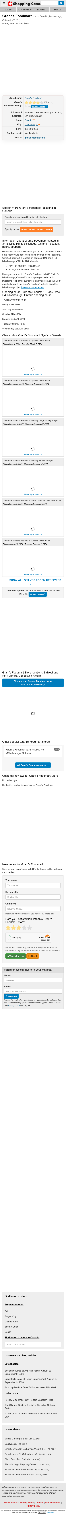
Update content (52, 1502)
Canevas (16, 1443)
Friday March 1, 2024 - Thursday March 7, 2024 (22, 344)
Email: (7, 986)
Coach (8, 1331)
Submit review (17, 956)
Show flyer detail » (33, 374)
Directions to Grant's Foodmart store (33, 683)
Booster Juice (11, 1326)
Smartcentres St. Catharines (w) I (28, 1454)
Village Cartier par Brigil (23, 1438)
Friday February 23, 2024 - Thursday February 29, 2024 (26, 384)
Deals (57, 9)
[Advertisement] (33, 59)
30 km (32, 229)
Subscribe (12, 996)
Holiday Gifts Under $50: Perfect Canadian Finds (29, 1399)
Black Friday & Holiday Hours (19, 1502)
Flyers (41, 9)
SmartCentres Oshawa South (26, 1474)
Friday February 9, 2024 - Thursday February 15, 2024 (25, 464)
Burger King (10, 1316)
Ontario (29, 120)
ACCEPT (42, 1512)
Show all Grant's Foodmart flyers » (35, 582)
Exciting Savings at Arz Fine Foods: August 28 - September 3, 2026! (28, 1372)
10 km (24, 229)
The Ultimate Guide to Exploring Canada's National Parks (30, 1406)
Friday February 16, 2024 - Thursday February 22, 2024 (26, 424)
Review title (11, 892)
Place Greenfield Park (22, 1459)
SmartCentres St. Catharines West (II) (30, 1448)
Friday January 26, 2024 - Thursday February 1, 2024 (25, 544)
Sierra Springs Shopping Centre (27, 1464)
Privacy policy (14, 1005)
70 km (40, 229)
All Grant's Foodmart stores (32, 765)
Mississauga (31, 124)
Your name (11, 880)
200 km (48, 229)
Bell (6, 1311)
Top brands (25, 9)
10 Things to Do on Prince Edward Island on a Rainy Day (31, 1415)
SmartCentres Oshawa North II (27, 1469)
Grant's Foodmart (33, 98)
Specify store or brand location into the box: (26, 217)
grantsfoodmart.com (35, 137)
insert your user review (32, 287)
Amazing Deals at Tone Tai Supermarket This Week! (31, 1387)
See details (50, 1512)
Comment (10, 903)
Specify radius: (12, 229)
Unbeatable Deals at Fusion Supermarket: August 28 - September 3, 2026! (31, 1380)
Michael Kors (11, 1321)
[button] (33, 713)
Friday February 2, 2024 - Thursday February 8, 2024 (25, 504)
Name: (7, 975)
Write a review (38, 106)
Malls (8, 9)
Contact (39, 1502)
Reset (34, 956)
